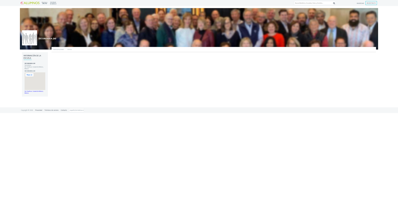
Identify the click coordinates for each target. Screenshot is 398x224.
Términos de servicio (51, 110)
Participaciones (58, 49)
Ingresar (360, 3)
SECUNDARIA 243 (30, 63)
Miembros (44, 2)
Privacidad (38, 110)
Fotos (70, 49)
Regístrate (371, 3)
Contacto (64, 110)
